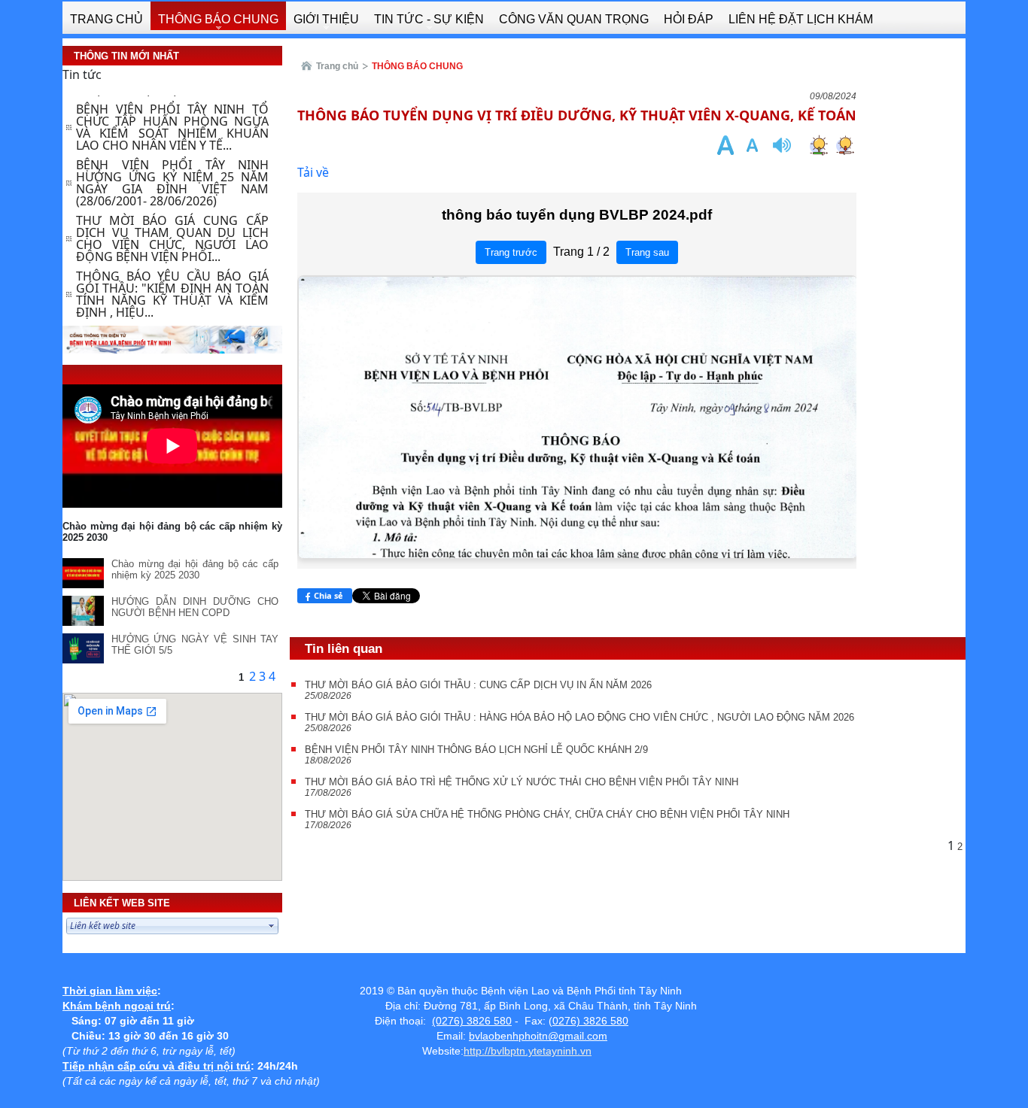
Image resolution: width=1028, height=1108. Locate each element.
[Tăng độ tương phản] (818, 144)
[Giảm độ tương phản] (844, 144)
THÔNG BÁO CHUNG (417, 66)
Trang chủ (337, 66)
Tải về (313, 172)
